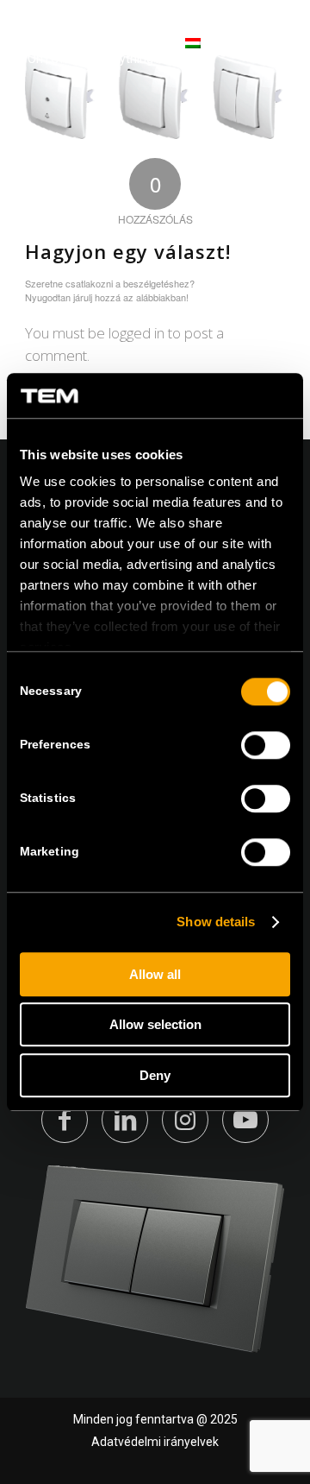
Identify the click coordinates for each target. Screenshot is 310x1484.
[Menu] (269, 51)
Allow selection (155, 1025)
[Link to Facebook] (64, 1119)
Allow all (155, 974)
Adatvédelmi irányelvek (155, 1442)
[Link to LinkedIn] (125, 1119)
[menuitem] (269, 51)
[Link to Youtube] (245, 1119)
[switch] (265, 745)
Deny (155, 1075)
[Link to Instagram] (185, 1119)
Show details (216, 922)
